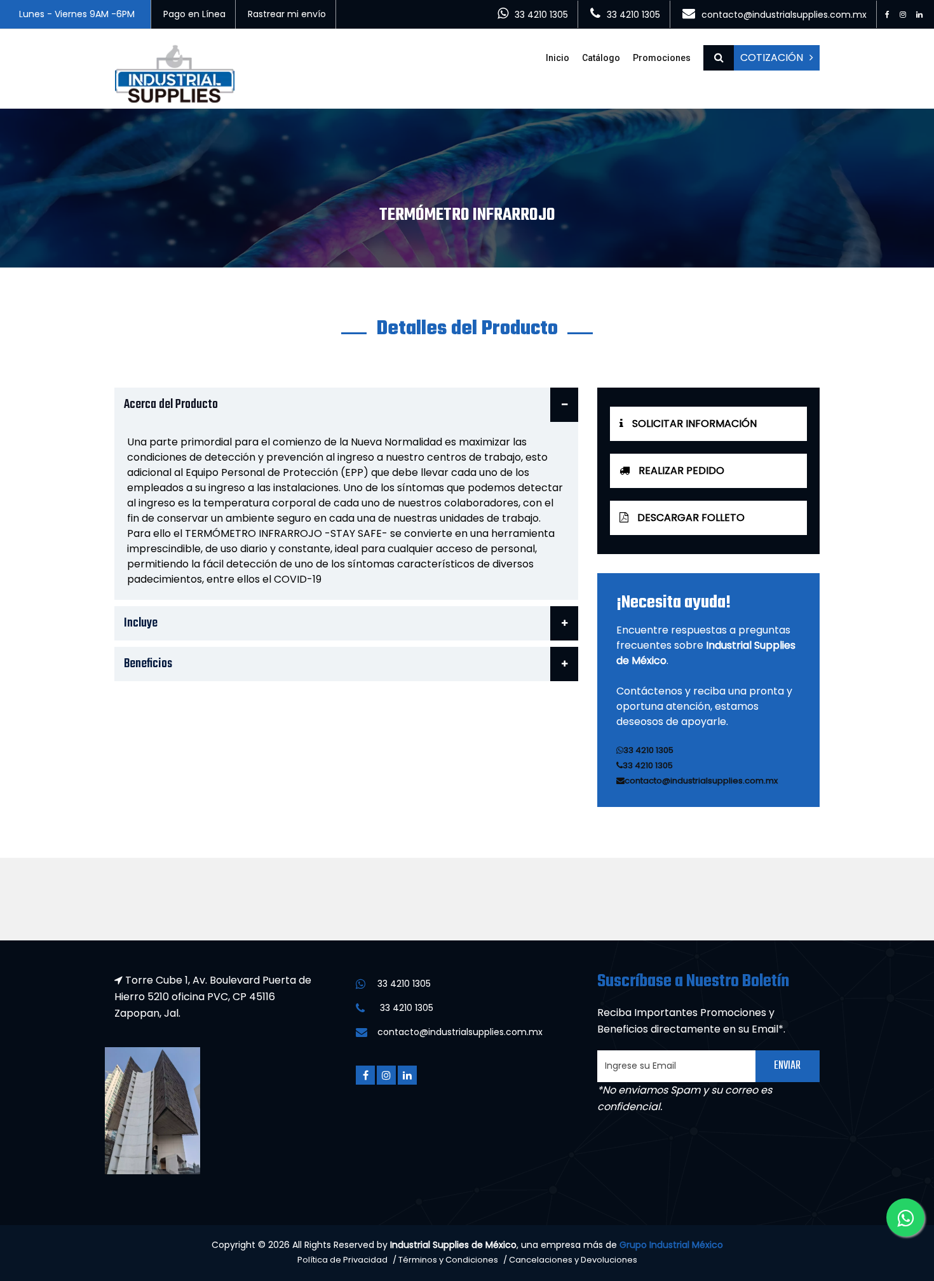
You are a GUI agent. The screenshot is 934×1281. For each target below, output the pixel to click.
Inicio (557, 58)
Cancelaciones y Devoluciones (573, 1260)
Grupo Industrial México (671, 1244)
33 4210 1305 (541, 14)
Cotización (771, 57)
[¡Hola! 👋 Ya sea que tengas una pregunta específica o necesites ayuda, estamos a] (905, 1217)
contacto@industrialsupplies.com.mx (784, 14)
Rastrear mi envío (287, 14)
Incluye (141, 623)
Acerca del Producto (171, 404)
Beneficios (148, 664)
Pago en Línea (194, 14)
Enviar (787, 1066)
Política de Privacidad (342, 1260)
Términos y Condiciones (448, 1260)
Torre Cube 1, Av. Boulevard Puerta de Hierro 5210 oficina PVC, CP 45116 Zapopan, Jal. (212, 996)
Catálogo (601, 58)
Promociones (662, 58)
